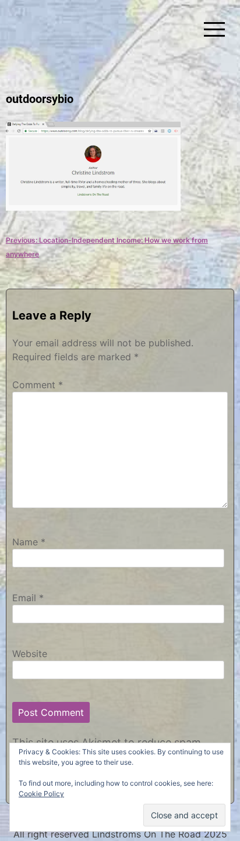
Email (28, 598)
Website (29, 653)
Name (28, 542)
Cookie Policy (41, 793)
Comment (37, 385)
